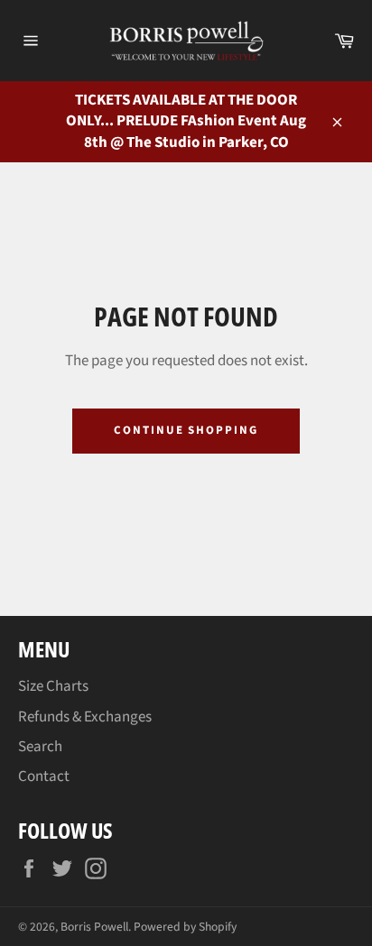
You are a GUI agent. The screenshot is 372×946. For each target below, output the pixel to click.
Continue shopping (186, 430)
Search (40, 747)
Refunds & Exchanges (85, 717)
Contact (44, 776)
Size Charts (53, 686)
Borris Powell (94, 926)
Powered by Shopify (185, 926)
